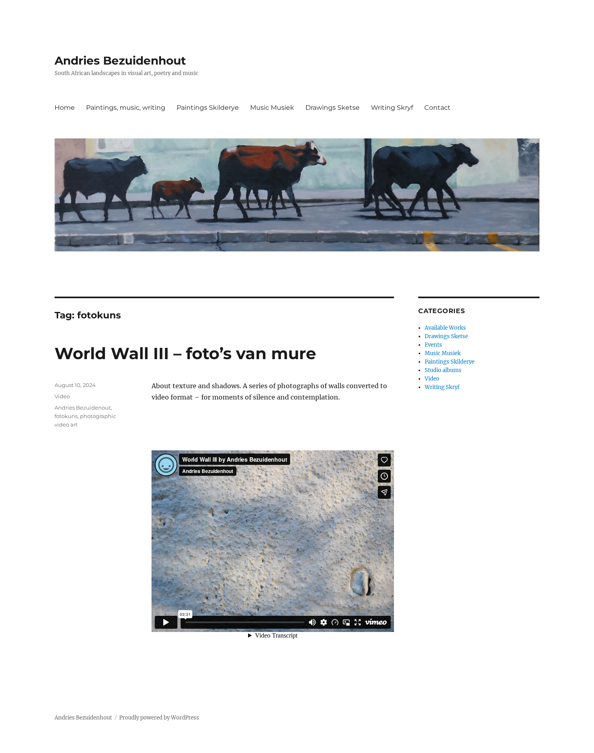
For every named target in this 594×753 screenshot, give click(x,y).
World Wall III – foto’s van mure (185, 353)
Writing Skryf (392, 107)
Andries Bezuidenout (83, 407)
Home (65, 107)
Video (62, 396)
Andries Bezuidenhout (120, 60)
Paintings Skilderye (208, 107)
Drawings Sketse (332, 107)
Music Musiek (272, 107)
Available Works (445, 327)
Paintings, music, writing (125, 107)
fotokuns (66, 416)
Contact (437, 107)
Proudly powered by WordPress (159, 717)
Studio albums (443, 370)
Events (433, 344)
